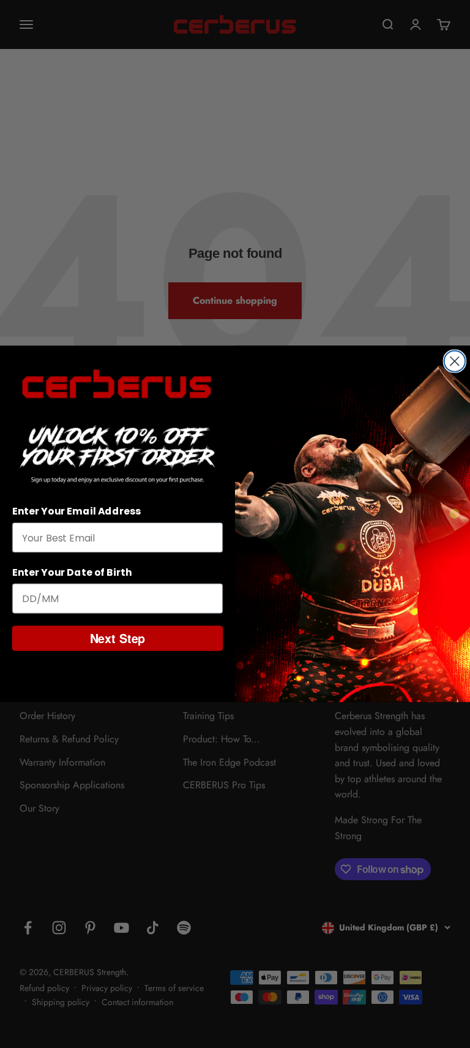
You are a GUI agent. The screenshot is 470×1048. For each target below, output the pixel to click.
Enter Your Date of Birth (72, 572)
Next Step (118, 638)
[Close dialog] (454, 360)
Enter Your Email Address (76, 512)
